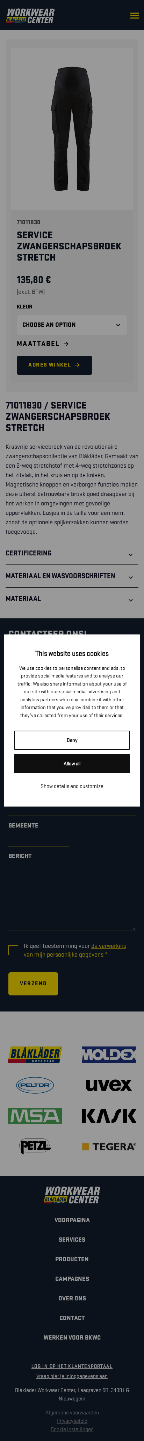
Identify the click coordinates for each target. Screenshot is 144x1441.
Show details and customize (72, 786)
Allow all (72, 763)
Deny (72, 740)
